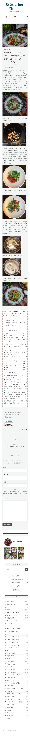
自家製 (16, 223)
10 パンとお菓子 (9, 623)
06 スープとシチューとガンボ (13, 612)
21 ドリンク (8, 650)
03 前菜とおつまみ (10, 604)
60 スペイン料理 (9, 704)
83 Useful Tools (9, 715)
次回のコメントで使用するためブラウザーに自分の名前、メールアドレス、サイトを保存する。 (15, 493)
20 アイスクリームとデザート (13, 647)
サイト (4, 482)
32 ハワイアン (9, 666)
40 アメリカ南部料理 (11, 672)
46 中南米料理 (9, 685)
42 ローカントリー (10, 677)
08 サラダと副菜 (8, 49)
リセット (16, 589)
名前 (4, 467)
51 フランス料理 (9, 691)
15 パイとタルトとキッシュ (12, 637)
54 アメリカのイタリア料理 (12, 699)
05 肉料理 (7, 609)
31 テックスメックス (11, 664)
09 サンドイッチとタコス (12, 620)
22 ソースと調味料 (10, 653)
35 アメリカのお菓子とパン (12, 669)
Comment (5, 499)
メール (5, 474)
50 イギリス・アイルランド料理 (14, 688)
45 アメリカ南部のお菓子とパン (14, 683)
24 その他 (7, 658)
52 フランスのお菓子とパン (12, 694)
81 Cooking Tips (9, 710)
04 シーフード (9, 607)
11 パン (7, 626)
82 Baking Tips (9, 712)
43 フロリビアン (9, 680)
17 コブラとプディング (11, 642)
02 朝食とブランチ (10, 601)
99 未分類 (7, 718)
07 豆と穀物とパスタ (11, 615)
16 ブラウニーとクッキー (12, 639)
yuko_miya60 (17, 542)
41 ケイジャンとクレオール (12, 675)
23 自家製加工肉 (9, 656)
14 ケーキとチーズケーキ (12, 634)
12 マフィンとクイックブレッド (14, 628)
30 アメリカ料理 (9, 661)
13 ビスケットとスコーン (12, 631)
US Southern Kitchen (15, 6)
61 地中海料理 (9, 707)
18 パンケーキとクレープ (12, 645)
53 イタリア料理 (9, 696)
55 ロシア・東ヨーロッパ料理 (13, 702)
